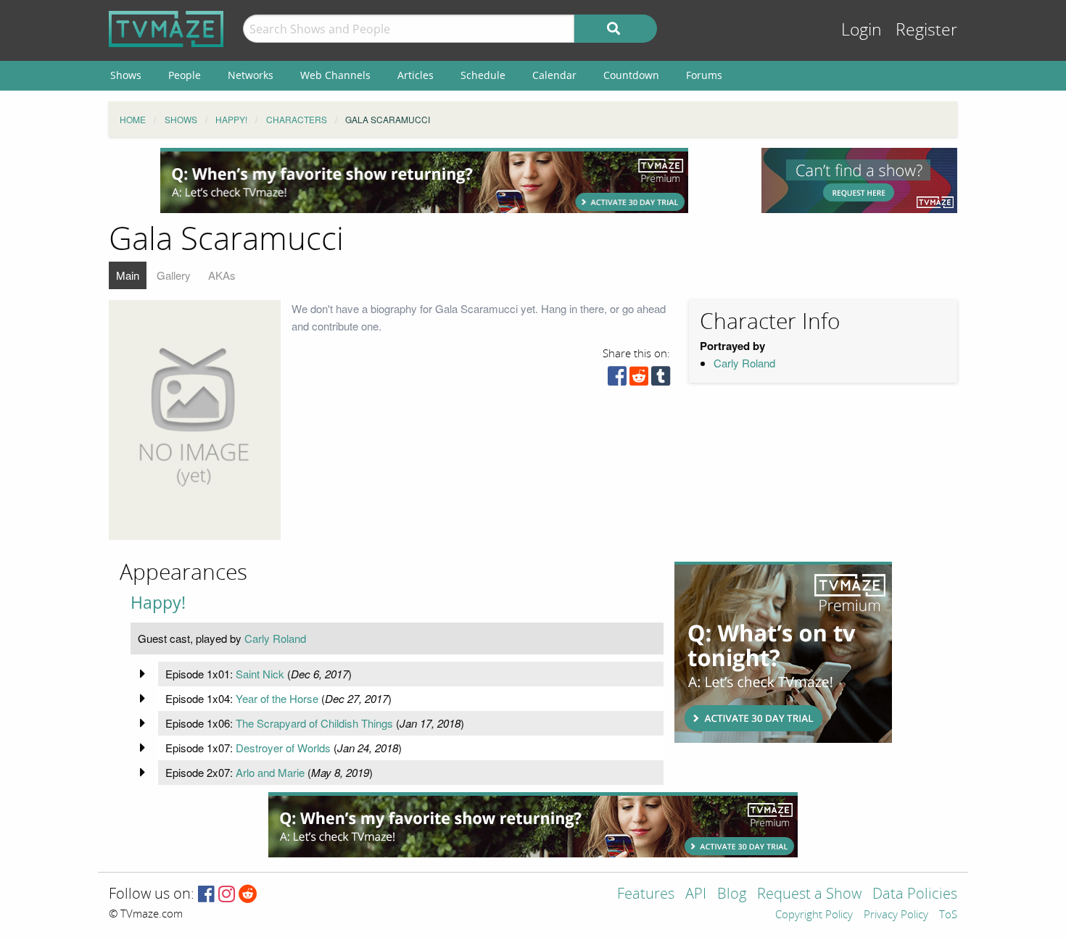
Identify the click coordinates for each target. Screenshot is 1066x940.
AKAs (222, 275)
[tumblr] (660, 379)
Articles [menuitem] (415, 75)
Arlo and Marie (270, 772)
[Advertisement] (424, 180)
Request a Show (809, 894)
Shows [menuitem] (125, 75)
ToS (948, 915)
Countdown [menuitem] (631, 75)
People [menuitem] (184, 75)
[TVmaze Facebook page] (206, 894)
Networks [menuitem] (250, 75)
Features (645, 894)
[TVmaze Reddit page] (248, 894)
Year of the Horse (277, 698)
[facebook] (617, 379)
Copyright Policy (814, 915)
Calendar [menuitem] (554, 75)
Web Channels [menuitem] (335, 75)
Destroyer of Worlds (283, 747)
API (695, 894)
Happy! (158, 602)
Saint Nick (260, 673)
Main (127, 275)
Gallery (174, 275)
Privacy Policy (896, 915)
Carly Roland (744, 362)
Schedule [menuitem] (482, 75)
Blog (731, 894)
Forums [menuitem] (704, 75)
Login (861, 30)
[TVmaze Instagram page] (226, 894)
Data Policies (914, 894)
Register (926, 30)
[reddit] (638, 379)
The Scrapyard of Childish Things (314, 723)
